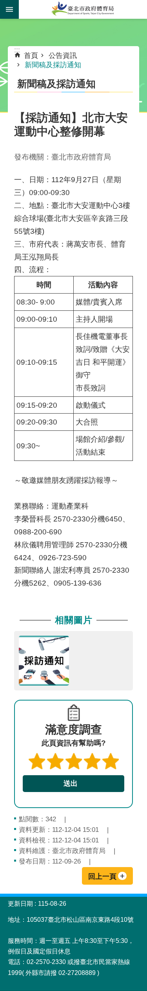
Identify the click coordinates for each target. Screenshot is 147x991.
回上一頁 (102, 876)
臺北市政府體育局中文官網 (83, 9)
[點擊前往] (44, 660)
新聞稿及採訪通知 (53, 65)
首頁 (31, 55)
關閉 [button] (9, 9)
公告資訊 (63, 55)
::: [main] (17, 50)
